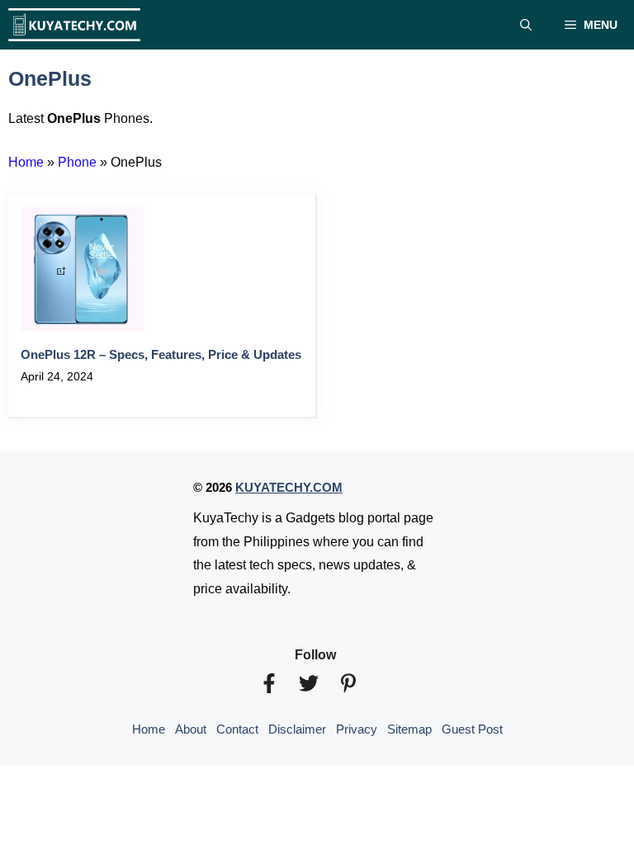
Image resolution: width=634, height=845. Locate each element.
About (190, 729)
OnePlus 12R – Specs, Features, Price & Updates (161, 354)
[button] (526, 25)
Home (26, 162)
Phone (77, 162)
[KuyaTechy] (74, 25)
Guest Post (472, 729)
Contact (237, 729)
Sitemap (409, 729)
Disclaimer (297, 729)
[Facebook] (269, 683)
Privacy (356, 729)
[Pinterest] (348, 683)
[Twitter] (309, 683)
